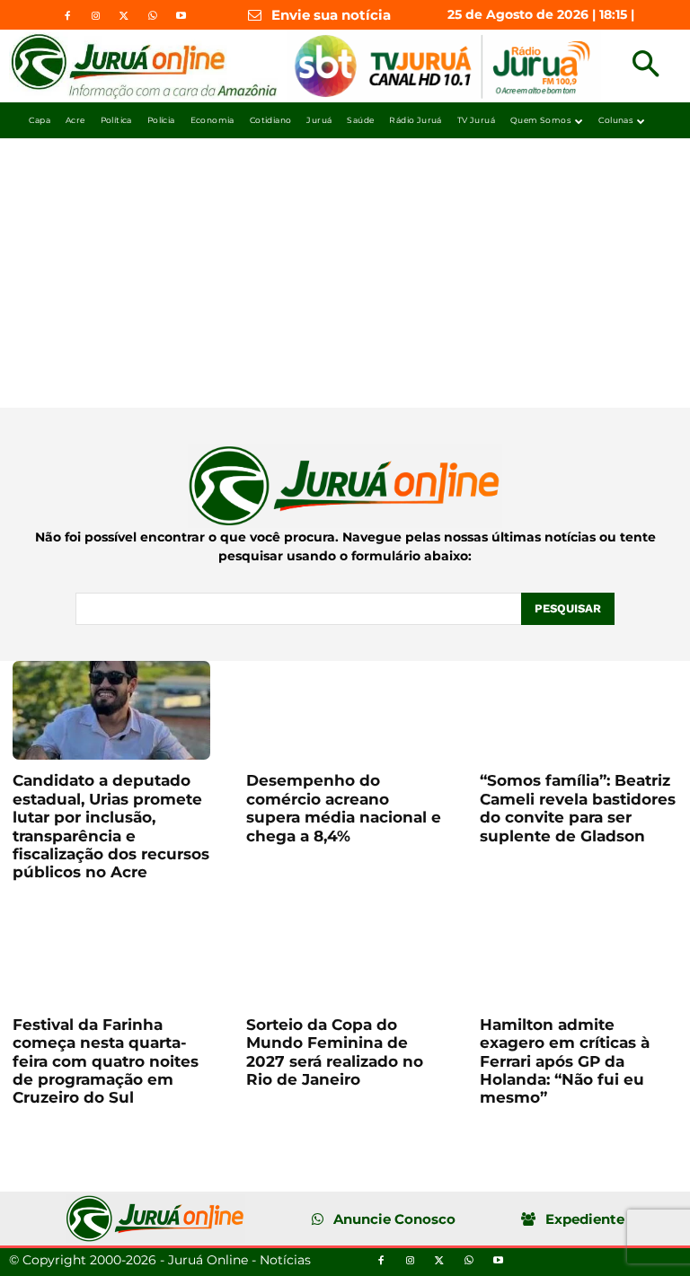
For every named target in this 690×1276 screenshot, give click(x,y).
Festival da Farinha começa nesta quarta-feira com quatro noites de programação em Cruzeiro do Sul (106, 1061)
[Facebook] (67, 16)
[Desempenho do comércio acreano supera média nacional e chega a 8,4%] (345, 710)
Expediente (584, 1219)
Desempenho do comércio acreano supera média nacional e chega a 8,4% (343, 807)
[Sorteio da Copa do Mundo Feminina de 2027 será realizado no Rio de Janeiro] (345, 954)
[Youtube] (180, 16)
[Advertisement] (345, 273)
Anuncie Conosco (394, 1219)
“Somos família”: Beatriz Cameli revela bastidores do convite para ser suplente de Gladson (578, 807)
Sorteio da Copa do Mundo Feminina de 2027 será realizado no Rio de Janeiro (334, 1052)
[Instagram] (96, 16)
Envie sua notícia (331, 14)
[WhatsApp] (152, 16)
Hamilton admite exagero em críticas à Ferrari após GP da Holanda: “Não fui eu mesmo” (565, 1061)
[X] (124, 16)
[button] (645, 66)
